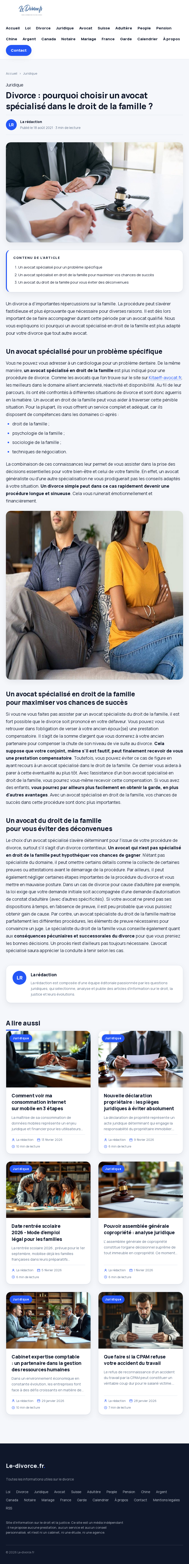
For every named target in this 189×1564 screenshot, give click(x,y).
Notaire (68, 39)
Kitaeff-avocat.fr (165, 377)
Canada (48, 39)
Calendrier (147, 39)
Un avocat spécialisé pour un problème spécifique (60, 267)
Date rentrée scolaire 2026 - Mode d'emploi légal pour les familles (37, 1232)
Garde (126, 39)
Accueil (13, 28)
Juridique (65, 28)
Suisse (104, 28)
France (108, 39)
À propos (171, 39)
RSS (9, 1508)
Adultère (123, 28)
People (144, 28)
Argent (29, 39)
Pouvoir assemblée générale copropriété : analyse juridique (139, 1229)
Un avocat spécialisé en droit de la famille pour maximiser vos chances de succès (86, 274)
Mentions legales (166, 1500)
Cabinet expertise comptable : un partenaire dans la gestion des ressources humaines (46, 1363)
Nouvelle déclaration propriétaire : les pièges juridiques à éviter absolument (139, 1102)
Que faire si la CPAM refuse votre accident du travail (135, 1360)
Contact (19, 50)
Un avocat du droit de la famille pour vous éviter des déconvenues (73, 282)
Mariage (88, 39)
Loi (28, 28)
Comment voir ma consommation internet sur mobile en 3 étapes (39, 1102)
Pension (164, 28)
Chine (11, 39)
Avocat (85, 28)
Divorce (43, 28)
